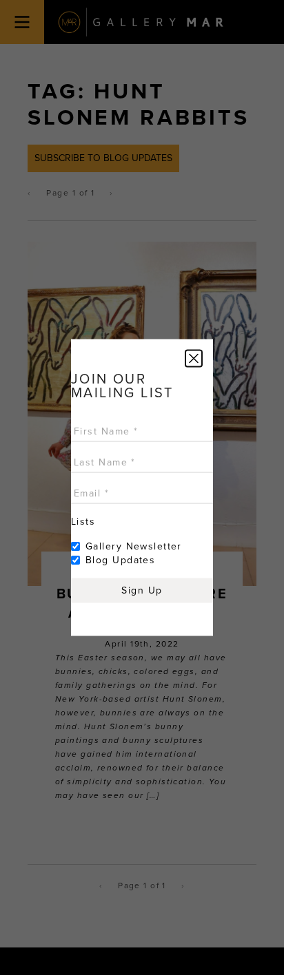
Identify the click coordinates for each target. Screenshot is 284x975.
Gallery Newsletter (133, 546)
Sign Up (141, 590)
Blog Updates (120, 560)
